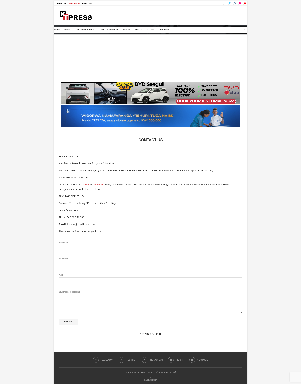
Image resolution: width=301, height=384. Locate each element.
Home (57, 30)
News (67, 30)
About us (61, 3)
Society (151, 30)
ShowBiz (164, 30)
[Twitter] (230, 3)
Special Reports (110, 30)
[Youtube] (245, 3)
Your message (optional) (69, 292)
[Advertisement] (150, 58)
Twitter (85, 184)
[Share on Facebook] (150, 334)
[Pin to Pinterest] (157, 334)
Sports (139, 30)
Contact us (74, 3)
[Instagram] (235, 3)
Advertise (87, 3)
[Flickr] (240, 3)
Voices (126, 30)
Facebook (98, 184)
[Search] (245, 30)
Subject (62, 275)
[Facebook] (225, 3)
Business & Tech (85, 30)
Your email (63, 259)
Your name (63, 242)
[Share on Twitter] (153, 334)
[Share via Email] (160, 334)
